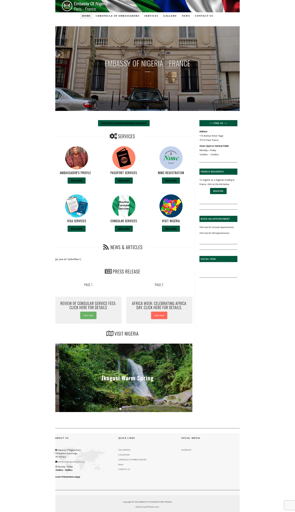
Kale (138, 506)
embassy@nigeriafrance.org (71, 461)
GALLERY (170, 16)
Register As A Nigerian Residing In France (123, 123)
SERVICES (151, 16)
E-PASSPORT (124, 454)
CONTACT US (204, 16)
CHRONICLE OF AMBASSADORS (117, 16)
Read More (76, 180)
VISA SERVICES (76, 221)
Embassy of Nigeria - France (147, 63)
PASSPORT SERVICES (123, 172)
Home (86, 16)
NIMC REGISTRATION (171, 172)
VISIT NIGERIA (171, 221)
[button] (60, 377)
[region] (123, 378)
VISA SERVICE (124, 449)
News (121, 464)
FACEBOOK (186, 449)
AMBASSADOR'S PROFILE (75, 172)
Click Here (88, 315)
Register (218, 191)
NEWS (186, 16)
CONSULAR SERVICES (123, 221)
